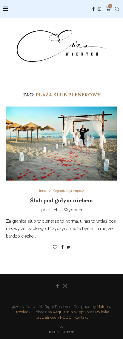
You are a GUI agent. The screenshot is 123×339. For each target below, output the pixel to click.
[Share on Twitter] (68, 247)
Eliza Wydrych (68, 209)
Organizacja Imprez (68, 191)
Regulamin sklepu (69, 312)
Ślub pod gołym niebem (61, 200)
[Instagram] (99, 9)
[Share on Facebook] (62, 247)
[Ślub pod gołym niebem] (61, 144)
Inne (42, 191)
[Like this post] (55, 247)
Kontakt (81, 317)
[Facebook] (93, 9)
